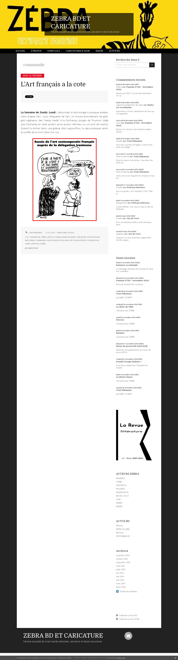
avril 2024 (120, 580)
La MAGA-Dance (124, 377)
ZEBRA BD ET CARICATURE (63, 635)
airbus (32, 240)
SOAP (118, 499)
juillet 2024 (120, 569)
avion (48, 240)
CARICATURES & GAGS (65, 232)
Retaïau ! (120, 333)
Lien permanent (35, 232)
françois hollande (60, 240)
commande (41, 240)
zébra (43, 237)
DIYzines (119, 525)
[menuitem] (22, 51)
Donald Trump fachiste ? (129, 361)
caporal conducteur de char (129, 105)
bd (39, 237)
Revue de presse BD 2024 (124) (132, 346)
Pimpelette (121, 203)
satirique (91, 240)
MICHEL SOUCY (122, 496)
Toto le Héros (122, 156)
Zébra (119, 87)
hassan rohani (93, 237)
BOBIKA (119, 506)
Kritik (99, 51)
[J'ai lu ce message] (175, 658)
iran (27, 240)
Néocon (120, 320)
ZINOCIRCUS (121, 485)
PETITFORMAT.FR (123, 536)
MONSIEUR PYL (122, 492)
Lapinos (120, 234)
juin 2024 (120, 573)
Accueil (20, 51)
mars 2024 (120, 583)
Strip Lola (53, 51)
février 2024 (121, 587)
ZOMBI (119, 482)
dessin (77, 240)
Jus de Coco (133, 218)
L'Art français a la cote (53, 84)
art (71, 240)
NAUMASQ (120, 478)
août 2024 (120, 566)
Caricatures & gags (78, 51)
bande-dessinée (68, 237)
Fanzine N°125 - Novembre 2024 (132, 280)
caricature (81, 237)
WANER (119, 503)
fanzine (58, 237)
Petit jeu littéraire (136, 187)
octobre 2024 (122, 559)
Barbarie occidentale (127, 265)
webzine (34, 237)
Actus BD (114, 51)
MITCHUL (120, 532)
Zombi (119, 141)
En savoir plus (120, 658)
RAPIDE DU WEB (122, 529)
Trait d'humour (134, 141)
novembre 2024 (122, 555)
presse (83, 240)
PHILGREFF (120, 489)
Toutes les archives (128, 591)
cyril (118, 123)
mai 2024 (120, 576)
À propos (36, 51)
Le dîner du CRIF (124, 307)
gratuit (50, 237)
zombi (42, 243)
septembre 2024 (123, 562)
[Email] (128, 636)
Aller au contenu (8, 2)
